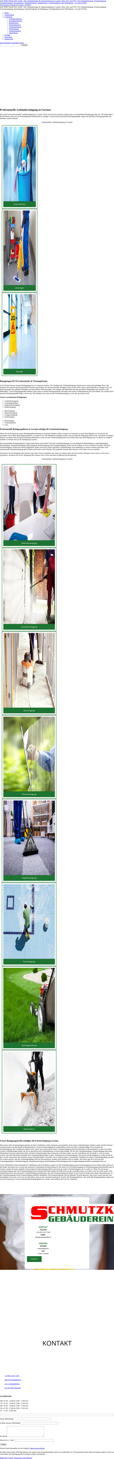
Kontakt (7, 35)
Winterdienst (13, 33)
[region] (57, 76)
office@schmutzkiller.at (43, 1237)
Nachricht (3, 1436)
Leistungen (8, 17)
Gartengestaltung (15, 31)
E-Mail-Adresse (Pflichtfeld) (10, 1423)
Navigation (15, 43)
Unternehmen (9, 15)
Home (6, 13)
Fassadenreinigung (15, 21)
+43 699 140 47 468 (43, 1232)
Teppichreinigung (15, 27)
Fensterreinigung (15, 25)
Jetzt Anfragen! (5, 43)
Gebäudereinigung (15, 19)
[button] (57, 97)
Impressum (8, 37)
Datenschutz (8, 39)
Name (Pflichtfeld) (6, 1419)
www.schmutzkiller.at (12, 1384)
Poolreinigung (14, 29)
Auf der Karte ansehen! (12, 1388)
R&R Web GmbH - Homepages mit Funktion (16, 1458)
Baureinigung (13, 23)
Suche (21, 43)
